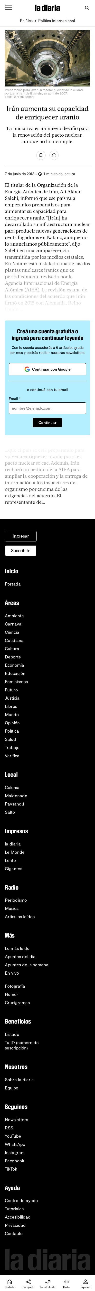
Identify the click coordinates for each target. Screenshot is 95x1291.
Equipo (11, 1088)
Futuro (11, 690)
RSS (9, 1128)
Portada (13, 584)
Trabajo (12, 747)
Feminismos (16, 681)
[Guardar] (41, 155)
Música (12, 908)
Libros (11, 706)
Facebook (14, 1161)
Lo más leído (17, 948)
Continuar (47, 422)
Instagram (15, 1152)
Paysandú (14, 804)
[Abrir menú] (9, 8)
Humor (11, 994)
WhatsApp (15, 1144)
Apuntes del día (20, 956)
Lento (10, 860)
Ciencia (12, 632)
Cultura (12, 648)
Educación (15, 673)
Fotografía (15, 986)
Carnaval (13, 624)
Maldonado (16, 795)
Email (14, 399)
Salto (10, 812)
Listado (12, 1034)
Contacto (14, 1233)
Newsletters (16, 1119)
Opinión (12, 723)
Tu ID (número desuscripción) (22, 1045)
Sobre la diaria (19, 1079)
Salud (10, 739)
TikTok (11, 1169)
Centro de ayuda (21, 1200)
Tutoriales (14, 1209)
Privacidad (15, 1225)
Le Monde (15, 852)
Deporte (13, 657)
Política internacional (56, 20)
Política (26, 20)
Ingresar (21, 536)
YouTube (13, 1136)
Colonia (12, 787)
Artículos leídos (20, 916)
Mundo (12, 714)
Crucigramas (17, 1002)
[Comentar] (54, 155)
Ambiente (14, 615)
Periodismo (16, 900)
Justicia (12, 698)
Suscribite (20, 550)
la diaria (13, 844)
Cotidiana (14, 640)
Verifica (12, 756)
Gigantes (13, 868)
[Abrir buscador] (87, 8)
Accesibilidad (18, 1217)
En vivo (12, 973)
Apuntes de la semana (26, 965)
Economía (14, 665)
